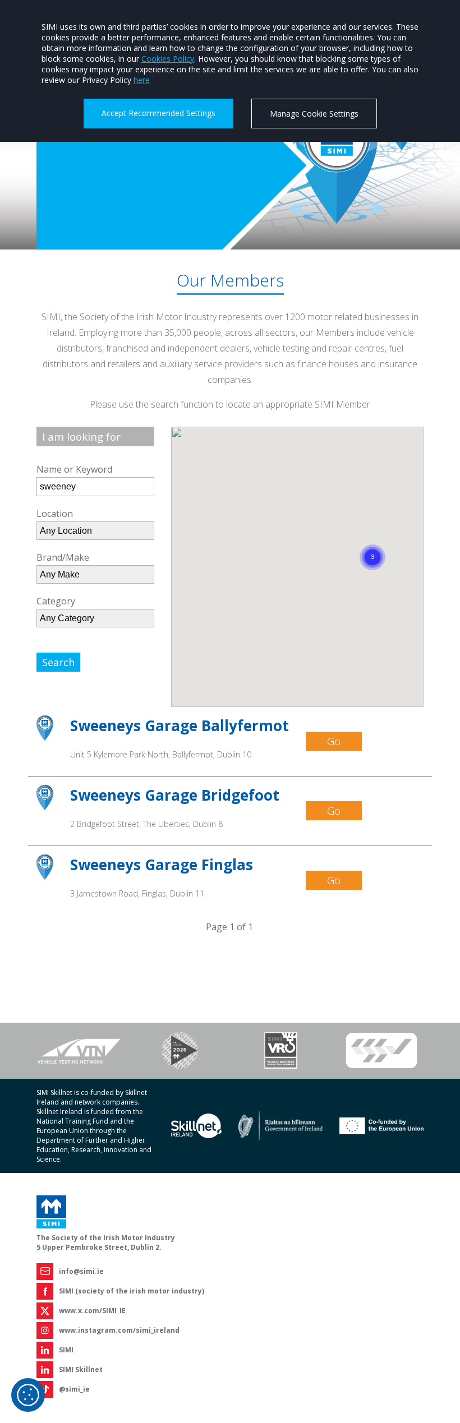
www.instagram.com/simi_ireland (119, 1330)
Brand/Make (62, 557)
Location (54, 513)
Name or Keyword (74, 469)
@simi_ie (74, 1389)
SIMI (66, 1350)
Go (334, 741)
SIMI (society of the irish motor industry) (131, 1291)
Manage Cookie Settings (314, 113)
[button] (372, 544)
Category (55, 601)
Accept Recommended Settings (158, 113)
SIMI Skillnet (81, 1369)
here (142, 80)
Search (58, 662)
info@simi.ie (81, 1271)
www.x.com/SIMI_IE (92, 1310)
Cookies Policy (167, 58)
